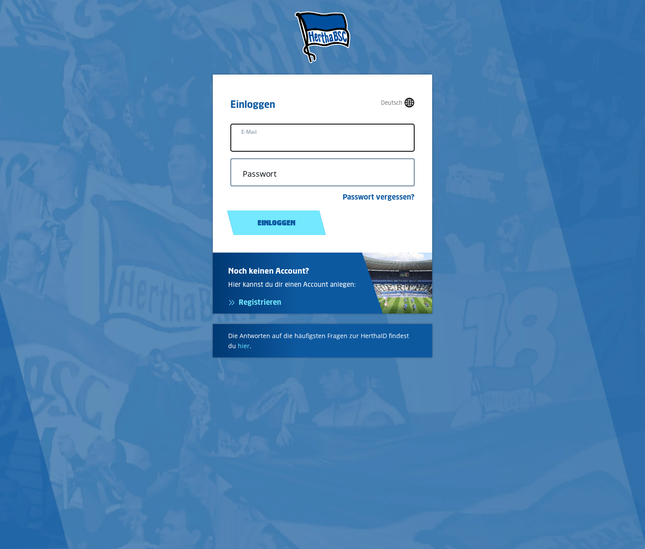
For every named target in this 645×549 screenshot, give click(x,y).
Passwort (259, 174)
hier (244, 346)
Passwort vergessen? (379, 197)
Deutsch (391, 103)
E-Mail (249, 131)
